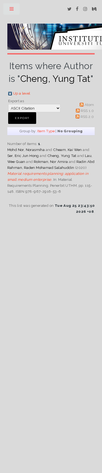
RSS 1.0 (87, 110)
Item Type (46, 131)
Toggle (12, 10)
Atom (89, 104)
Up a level (21, 93)
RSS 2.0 (87, 116)
